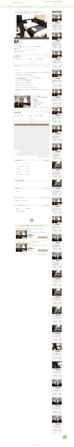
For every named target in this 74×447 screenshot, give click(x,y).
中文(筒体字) (50, 1)
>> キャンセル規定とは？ (46, 205)
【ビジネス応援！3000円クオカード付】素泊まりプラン (56, 354)
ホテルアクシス (18, 2)
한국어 (58, 1)
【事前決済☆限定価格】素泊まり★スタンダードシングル (56, 100)
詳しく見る (43, 237)
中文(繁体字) (54, 1)
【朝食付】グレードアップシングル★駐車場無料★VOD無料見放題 (56, 245)
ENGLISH (46, 1)
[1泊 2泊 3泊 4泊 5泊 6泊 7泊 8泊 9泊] (23, 59)
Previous (16, 26)
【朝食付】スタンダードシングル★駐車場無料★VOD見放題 (56, 209)
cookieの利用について (37, 444)
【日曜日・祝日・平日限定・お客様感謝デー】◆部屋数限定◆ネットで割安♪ (56, 25)
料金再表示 (32, 62)
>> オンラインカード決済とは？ (45, 197)
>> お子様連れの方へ (47, 160)
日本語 (60, 1)
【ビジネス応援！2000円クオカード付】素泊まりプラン (56, 281)
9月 (47, 122)
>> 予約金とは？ (47, 188)
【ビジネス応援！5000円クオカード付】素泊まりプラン (56, 408)
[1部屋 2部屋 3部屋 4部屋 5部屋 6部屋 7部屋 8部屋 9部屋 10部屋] (31, 59)
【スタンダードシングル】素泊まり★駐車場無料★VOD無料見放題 (56, 136)
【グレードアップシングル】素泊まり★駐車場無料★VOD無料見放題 (56, 173)
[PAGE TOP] (65, 437)
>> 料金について (47, 112)
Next (48, 26)
